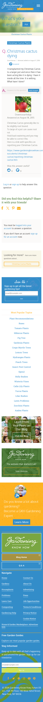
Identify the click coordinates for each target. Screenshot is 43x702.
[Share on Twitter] (7, 208)
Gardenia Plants (21, 342)
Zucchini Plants (21, 405)
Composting (7, 607)
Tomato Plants (21, 328)
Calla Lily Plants (21, 386)
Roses (21, 323)
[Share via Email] (19, 208)
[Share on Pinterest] (13, 208)
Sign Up (21, 670)
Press (25, 595)
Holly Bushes (21, 376)
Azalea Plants (21, 410)
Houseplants (7, 589)
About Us (27, 583)
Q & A (21, 565)
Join (21, 299)
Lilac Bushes (21, 396)
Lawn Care (6, 601)
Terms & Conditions (32, 607)
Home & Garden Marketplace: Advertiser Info (20, 625)
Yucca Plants (21, 391)
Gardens (5, 583)
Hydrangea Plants (21, 357)
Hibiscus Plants (21, 333)
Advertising (28, 589)
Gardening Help (9, 613)
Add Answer (33, 90)
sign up (15, 184)
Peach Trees (21, 362)
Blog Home (21, 557)
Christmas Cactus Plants (21, 34)
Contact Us (28, 578)
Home (4, 578)
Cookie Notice (29, 618)
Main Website (22, 471)
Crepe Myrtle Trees (21, 347)
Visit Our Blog (21, 436)
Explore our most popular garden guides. (21, 640)
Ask (26, 24)
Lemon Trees (21, 352)
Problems (6, 595)
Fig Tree (21, 338)
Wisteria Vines (21, 381)
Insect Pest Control (21, 367)
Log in (6, 184)
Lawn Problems (21, 400)
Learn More (22, 522)
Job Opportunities (31, 601)
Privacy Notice (29, 613)
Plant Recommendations (22, 318)
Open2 (22, 371)
